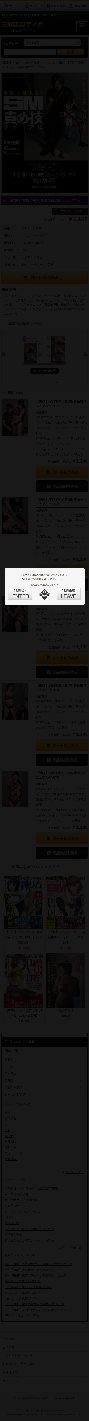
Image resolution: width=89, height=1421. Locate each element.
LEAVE (63, 591)
